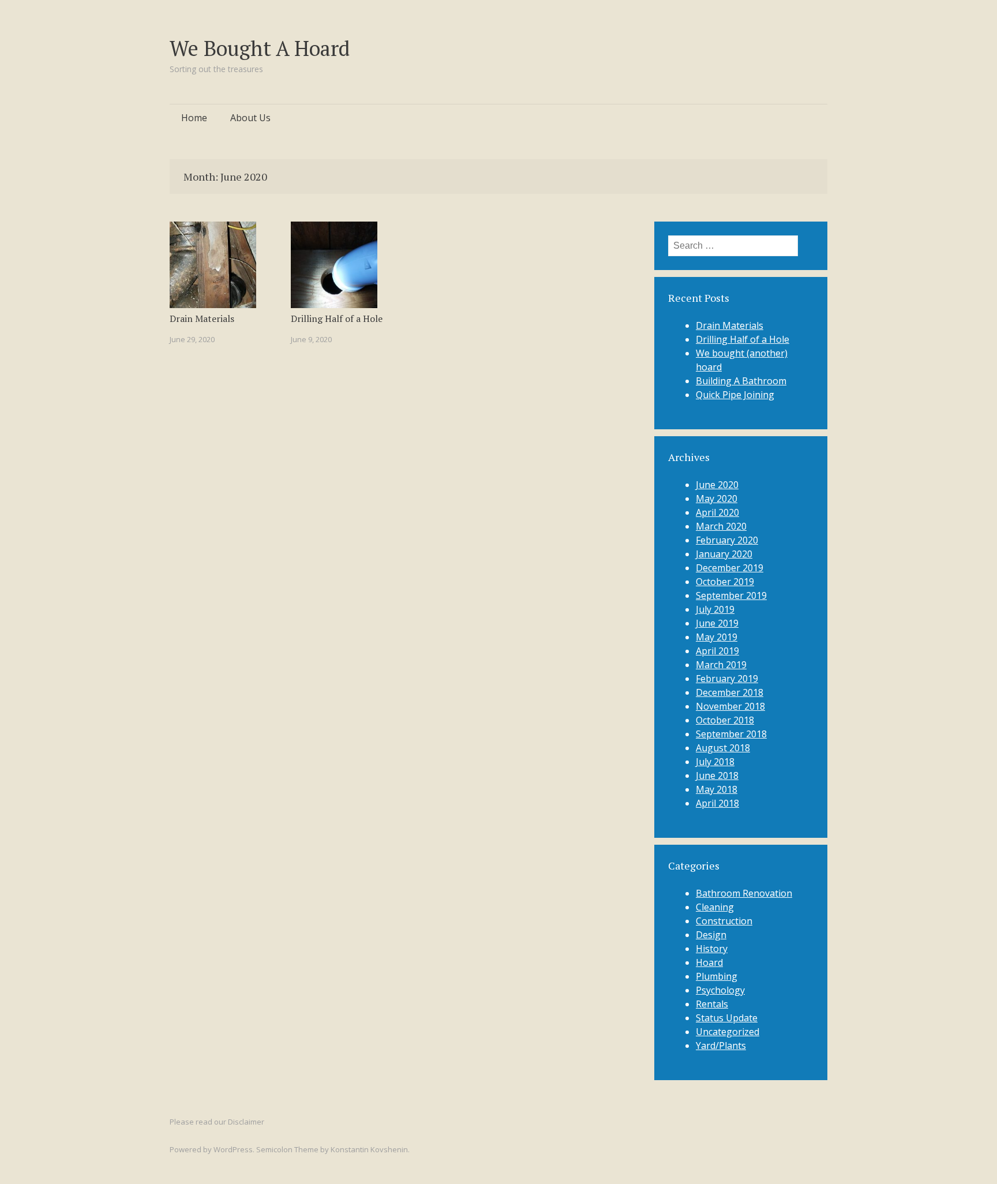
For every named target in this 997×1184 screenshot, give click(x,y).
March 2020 (721, 526)
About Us (250, 117)
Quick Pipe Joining (735, 394)
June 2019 (717, 623)
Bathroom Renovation (744, 893)
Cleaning (715, 907)
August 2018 (723, 747)
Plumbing (716, 976)
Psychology (720, 990)
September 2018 (731, 734)
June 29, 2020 (192, 339)
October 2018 (725, 720)
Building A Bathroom (741, 380)
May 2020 (716, 498)
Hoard (709, 962)
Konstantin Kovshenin (369, 1149)
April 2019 (717, 651)
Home (194, 117)
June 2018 (717, 775)
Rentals (712, 1004)
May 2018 (716, 789)
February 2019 (727, 678)
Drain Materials (202, 318)
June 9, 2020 (311, 339)
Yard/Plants (721, 1045)
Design (711, 934)
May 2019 (716, 637)
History (712, 948)
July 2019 (715, 609)
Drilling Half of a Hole (337, 318)
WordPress (233, 1149)
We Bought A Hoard (260, 48)
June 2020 (717, 484)
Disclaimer (246, 1121)
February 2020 (727, 540)
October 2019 (725, 581)
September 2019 (731, 595)
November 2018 (730, 706)
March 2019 (721, 664)
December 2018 (729, 692)
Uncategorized (727, 1031)
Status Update (727, 1017)
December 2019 (729, 567)
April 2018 (717, 803)
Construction (724, 921)
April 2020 (717, 512)
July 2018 (715, 761)
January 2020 (724, 554)
